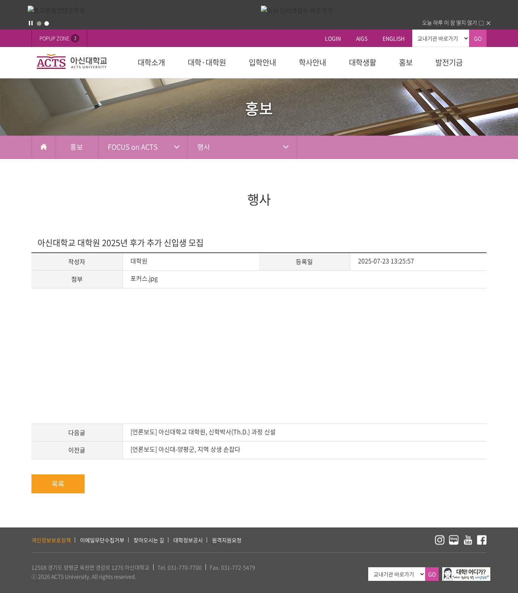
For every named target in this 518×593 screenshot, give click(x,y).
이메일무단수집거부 (102, 540)
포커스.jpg (144, 278)
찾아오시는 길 (148, 540)
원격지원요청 (227, 540)
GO (478, 38)
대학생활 (362, 62)
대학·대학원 (207, 62)
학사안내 (312, 62)
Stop (30, 23)
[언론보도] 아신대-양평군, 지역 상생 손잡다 (185, 449)
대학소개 (151, 62)
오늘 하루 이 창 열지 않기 (449, 22)
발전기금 (449, 62)
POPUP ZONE (57, 38)
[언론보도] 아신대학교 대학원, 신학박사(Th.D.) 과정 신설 (203, 431)
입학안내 (262, 62)
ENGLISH (394, 38)
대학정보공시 (188, 540)
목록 (58, 484)
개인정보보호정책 (51, 540)
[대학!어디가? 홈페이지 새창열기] (466, 571)
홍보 (406, 62)
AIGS (361, 38)
